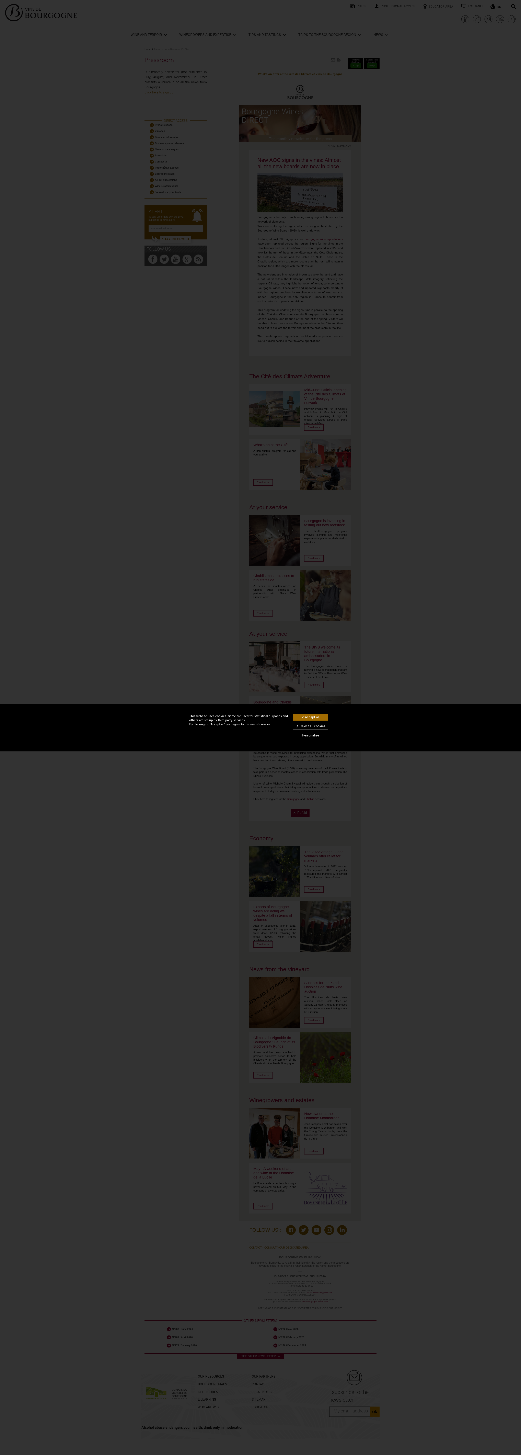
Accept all (312, 717)
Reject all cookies (312, 726)
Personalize (310, 735)
